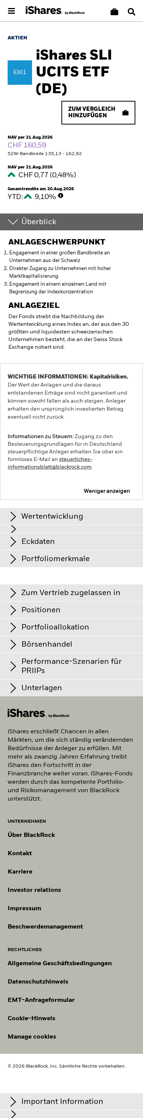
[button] (131, 12)
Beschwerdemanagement (45, 927)
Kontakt (20, 854)
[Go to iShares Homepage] (55, 10)
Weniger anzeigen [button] (107, 491)
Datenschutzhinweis (38, 982)
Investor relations (34, 890)
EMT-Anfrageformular (41, 1000)
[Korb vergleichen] (114, 11)
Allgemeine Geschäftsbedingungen (60, 964)
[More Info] (60, 195)
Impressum (24, 909)
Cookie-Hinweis (31, 1019)
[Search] (131, 11)
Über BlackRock (31, 835)
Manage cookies (32, 1037)
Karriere (20, 872)
